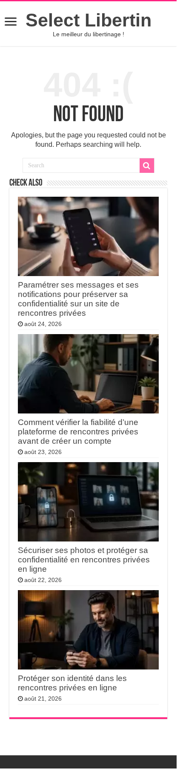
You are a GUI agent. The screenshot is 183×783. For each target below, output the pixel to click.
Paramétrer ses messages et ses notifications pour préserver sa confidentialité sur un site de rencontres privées (78, 298)
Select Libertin (89, 20)
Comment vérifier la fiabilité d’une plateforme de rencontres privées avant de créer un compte (78, 431)
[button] (10, 22)
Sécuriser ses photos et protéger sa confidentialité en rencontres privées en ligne (84, 559)
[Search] (147, 165)
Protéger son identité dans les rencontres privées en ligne (72, 683)
